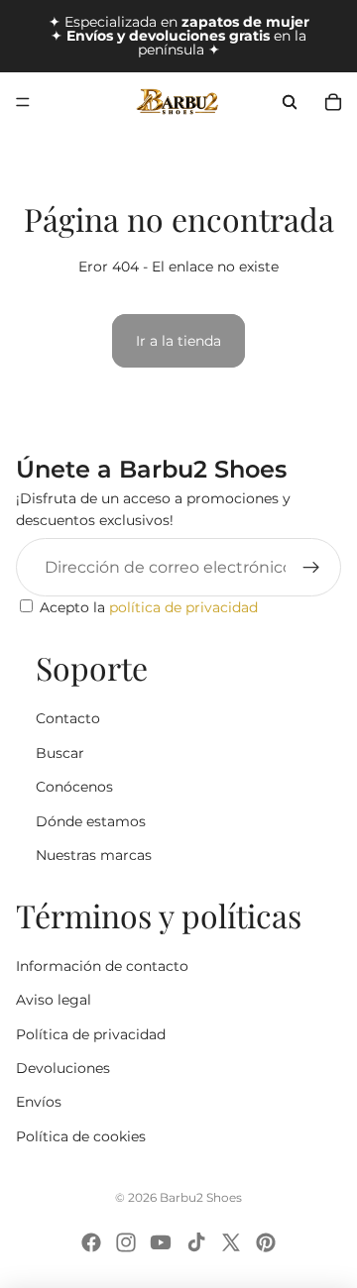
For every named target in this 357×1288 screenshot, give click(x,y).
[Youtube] (161, 1242)
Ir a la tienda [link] (178, 341)
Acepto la (149, 607)
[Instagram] (126, 1242)
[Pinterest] (266, 1242)
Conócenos (74, 787)
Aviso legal (53, 1000)
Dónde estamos (91, 821)
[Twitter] (231, 1242)
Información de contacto (102, 966)
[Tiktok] (196, 1242)
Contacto (68, 718)
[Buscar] (289, 102)
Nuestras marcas (94, 855)
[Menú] (23, 102)
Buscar (60, 753)
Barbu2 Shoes (201, 1197)
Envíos (38, 1102)
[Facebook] (91, 1242)
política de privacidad (183, 607)
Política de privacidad (91, 1034)
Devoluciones (63, 1068)
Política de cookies (81, 1136)
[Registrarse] (311, 568)
